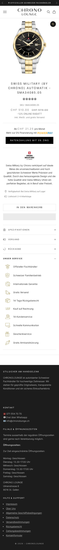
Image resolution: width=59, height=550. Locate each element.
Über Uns (11, 508)
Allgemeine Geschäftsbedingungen (24, 513)
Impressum (11, 504)
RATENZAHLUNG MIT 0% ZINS (29, 140)
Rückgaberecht (14, 526)
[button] (29, 99)
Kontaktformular (14, 535)
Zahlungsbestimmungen (18, 531)
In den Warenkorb (29, 207)
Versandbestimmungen (18, 522)
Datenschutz (12, 517)
